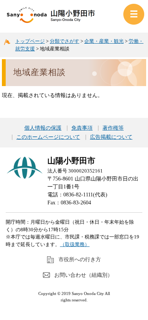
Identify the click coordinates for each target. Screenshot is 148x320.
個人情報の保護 (42, 128)
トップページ (30, 41)
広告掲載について (111, 137)
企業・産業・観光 (104, 41)
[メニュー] (133, 14)
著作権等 (113, 128)
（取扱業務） (75, 244)
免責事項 (82, 128)
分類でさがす (64, 41)
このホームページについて (48, 137)
